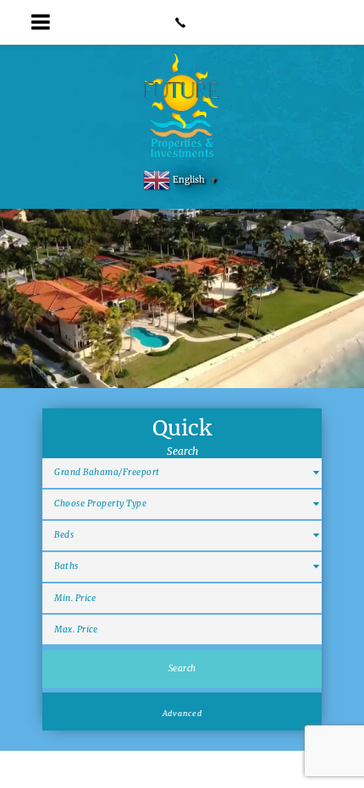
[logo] (182, 106)
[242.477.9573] (181, 22)
